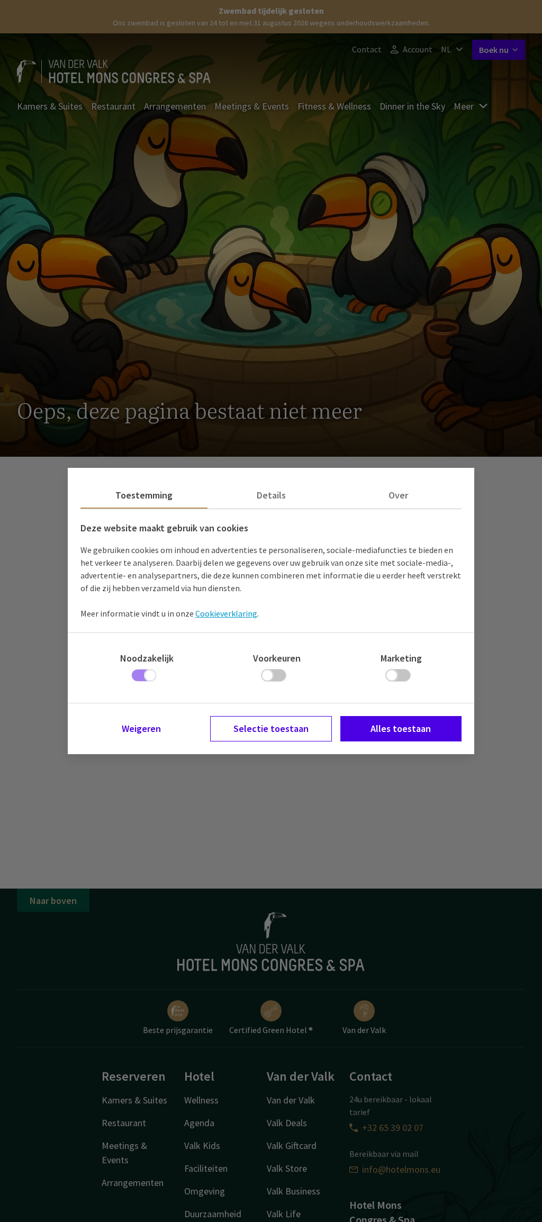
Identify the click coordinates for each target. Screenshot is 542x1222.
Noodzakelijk (147, 658)
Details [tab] (271, 495)
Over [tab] (398, 495)
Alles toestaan (401, 728)
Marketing (401, 658)
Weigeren (141, 728)
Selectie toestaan (271, 728)
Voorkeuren (277, 658)
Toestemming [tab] (144, 495)
